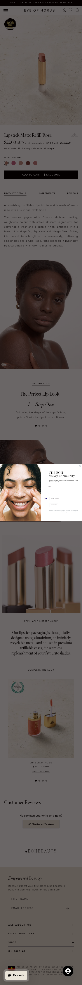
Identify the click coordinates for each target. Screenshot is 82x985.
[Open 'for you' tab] (68, 971)
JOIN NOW (54, 505)
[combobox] (47, 498)
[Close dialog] (80, 466)
